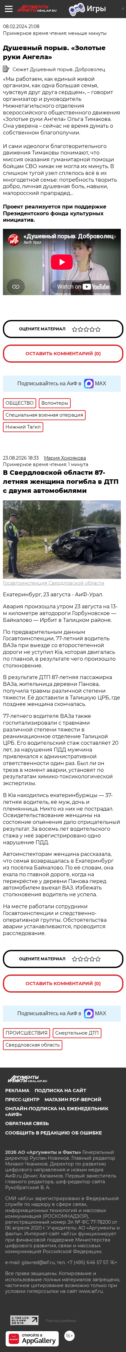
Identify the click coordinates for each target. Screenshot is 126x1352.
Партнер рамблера (61, 1321)
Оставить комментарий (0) (63, 354)
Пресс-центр (22, 1099)
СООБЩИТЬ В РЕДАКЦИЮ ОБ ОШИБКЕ (53, 1133)
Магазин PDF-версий (73, 1099)
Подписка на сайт (60, 1090)
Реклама (17, 1090)
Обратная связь (27, 1123)
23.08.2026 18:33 (21, 458)
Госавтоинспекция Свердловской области (53, 583)
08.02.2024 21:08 (21, 26)
